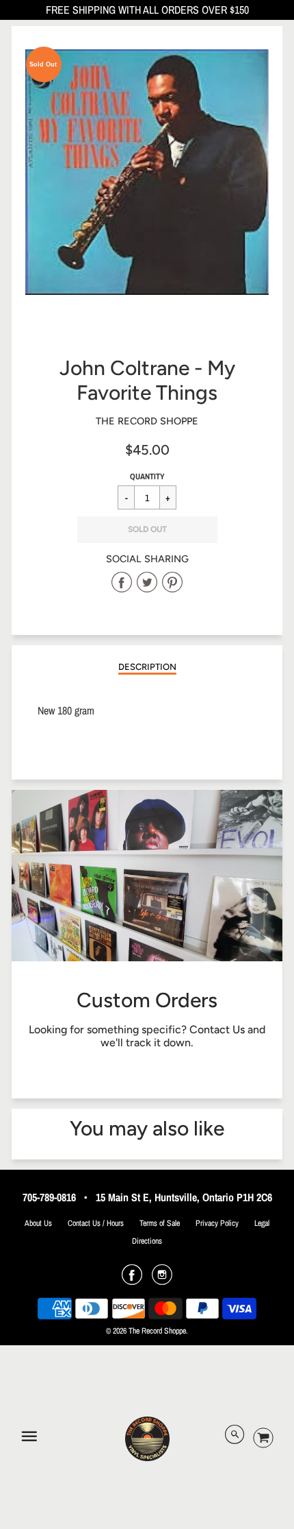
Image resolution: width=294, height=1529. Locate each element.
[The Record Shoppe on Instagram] (162, 1279)
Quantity (147, 476)
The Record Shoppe (147, 421)
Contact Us (217, 1029)
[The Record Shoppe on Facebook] (132, 1279)
